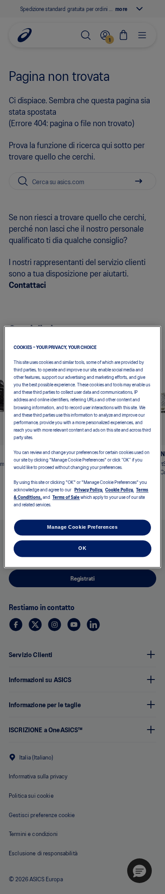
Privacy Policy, (88, 490)
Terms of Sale (66, 497)
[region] (82, 447)
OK (82, 548)
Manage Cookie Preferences (82, 527)
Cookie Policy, (119, 490)
